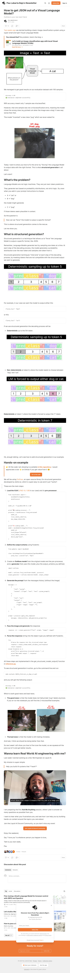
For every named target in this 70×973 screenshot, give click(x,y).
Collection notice (47, 961)
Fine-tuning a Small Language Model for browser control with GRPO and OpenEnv (26, 897)
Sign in (64, 3)
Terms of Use (43, 933)
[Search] (45, 3)
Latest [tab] (10, 891)
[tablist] (11, 870)
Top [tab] (6, 891)
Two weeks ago (10, 30)
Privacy (35, 961)
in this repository (44, 467)
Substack (26, 969)
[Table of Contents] (2, 486)
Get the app (43, 965)
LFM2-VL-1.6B (24, 491)
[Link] (1, 179)
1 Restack (23, 851)
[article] (35, 901)
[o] (35, 788)
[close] (51, 905)
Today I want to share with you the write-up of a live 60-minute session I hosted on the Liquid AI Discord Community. (25, 901)
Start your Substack (30, 965)
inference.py (11, 664)
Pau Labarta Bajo (12, 20)
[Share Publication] (49, 3)
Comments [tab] (8, 870)
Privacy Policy (47, 935)
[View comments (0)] (12, 26)
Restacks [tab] (15, 870)
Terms (40, 961)
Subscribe (56, 3)
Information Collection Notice (34, 935)
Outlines (20, 479)
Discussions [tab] (17, 891)
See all (7, 935)
